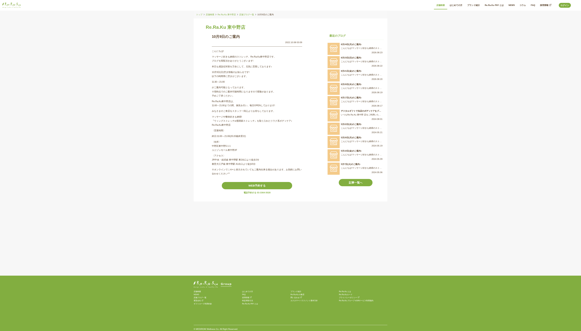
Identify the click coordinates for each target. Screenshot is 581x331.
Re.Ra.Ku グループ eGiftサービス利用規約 (356, 301)
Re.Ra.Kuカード (345, 294)
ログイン (565, 5)
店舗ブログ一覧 (246, 14)
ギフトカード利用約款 (203, 304)
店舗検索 (210, 14)
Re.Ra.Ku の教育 (297, 294)
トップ (199, 14)
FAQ (244, 294)
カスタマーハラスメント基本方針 (304, 301)
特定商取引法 (247, 301)
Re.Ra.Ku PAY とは (250, 304)
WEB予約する (257, 185)
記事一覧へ (356, 182)
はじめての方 (247, 291)
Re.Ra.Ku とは (345, 291)
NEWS (196, 294)
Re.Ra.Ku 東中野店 (227, 14)
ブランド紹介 (295, 291)
